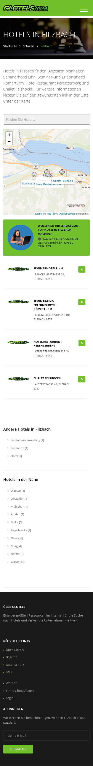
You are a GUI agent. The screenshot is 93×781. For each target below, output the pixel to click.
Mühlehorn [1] (19, 506)
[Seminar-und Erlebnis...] (34, 174)
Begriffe (11, 657)
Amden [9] (17, 514)
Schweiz (29, 46)
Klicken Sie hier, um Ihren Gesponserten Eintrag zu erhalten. (58, 242)
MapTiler (51, 213)
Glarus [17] (17, 562)
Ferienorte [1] (19, 448)
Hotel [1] (16, 456)
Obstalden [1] (19, 498)
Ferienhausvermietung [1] (27, 440)
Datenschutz (15, 665)
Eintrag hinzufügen (20, 691)
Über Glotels (15, 650)
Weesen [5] (17, 491)
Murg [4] (16, 546)
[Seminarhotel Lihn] (47, 172)
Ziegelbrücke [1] (20, 530)
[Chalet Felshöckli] (62, 172)
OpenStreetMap (67, 213)
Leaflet (38, 213)
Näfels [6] (16, 538)
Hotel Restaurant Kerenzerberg (48, 343)
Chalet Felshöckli (63, 181)
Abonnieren (18, 749)
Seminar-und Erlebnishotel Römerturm (45, 305)
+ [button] (9, 135)
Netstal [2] (17, 554)
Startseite (10, 46)
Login (10, 698)
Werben (11, 683)
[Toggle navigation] (84, 9)
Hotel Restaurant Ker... (49, 184)
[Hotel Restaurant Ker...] (48, 175)
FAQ (9, 672)
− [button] (9, 141)
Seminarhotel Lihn (48, 268)
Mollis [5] (16, 522)
